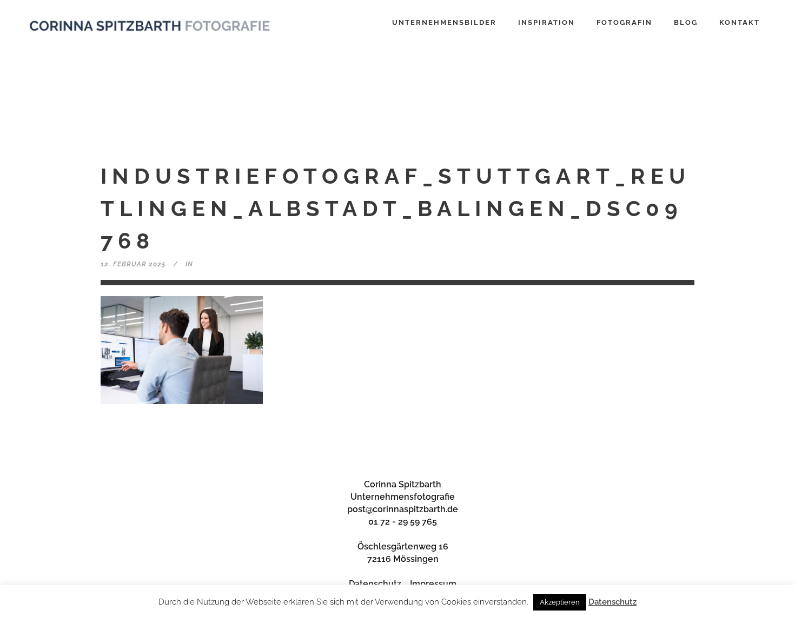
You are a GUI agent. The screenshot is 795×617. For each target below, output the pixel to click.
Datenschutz (375, 584)
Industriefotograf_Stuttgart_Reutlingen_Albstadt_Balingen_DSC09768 (396, 208)
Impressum (433, 584)
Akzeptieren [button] (560, 602)
